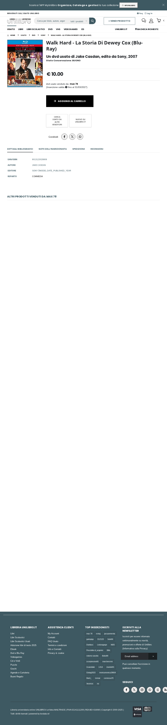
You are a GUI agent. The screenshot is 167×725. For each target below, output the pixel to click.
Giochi (13, 668)
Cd (82, 29)
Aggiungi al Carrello (71, 101)
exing (98, 633)
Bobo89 (105, 655)
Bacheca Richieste (147, 29)
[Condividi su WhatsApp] (80, 137)
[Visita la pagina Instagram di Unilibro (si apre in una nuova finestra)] (142, 690)
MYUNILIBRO (129, 5)
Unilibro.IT (121, 29)
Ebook (13, 649)
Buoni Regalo (16, 676)
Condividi (53, 136)
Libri (20, 29)
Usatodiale (90, 667)
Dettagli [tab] (20, 148)
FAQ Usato (53, 641)
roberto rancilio (92, 655)
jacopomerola (109, 633)
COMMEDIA (37, 176)
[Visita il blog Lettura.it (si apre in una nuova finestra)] (158, 690)
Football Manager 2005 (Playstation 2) (83, 509)
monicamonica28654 (107, 672)
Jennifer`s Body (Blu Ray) (83, 242)
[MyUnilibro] (151, 21)
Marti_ (88, 678)
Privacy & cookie (56, 653)
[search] (92, 21)
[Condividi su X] (72, 137)
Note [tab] (53, 148)
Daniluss (89, 644)
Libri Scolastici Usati (20, 641)
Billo (108, 650)
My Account (53, 633)
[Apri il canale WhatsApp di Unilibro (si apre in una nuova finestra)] (150, 690)
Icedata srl (44, 713)
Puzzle (13, 664)
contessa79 (108, 678)
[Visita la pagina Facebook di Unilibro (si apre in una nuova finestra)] (126, 690)
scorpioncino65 (92, 661)
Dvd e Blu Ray (17, 653)
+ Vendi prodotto (119, 20)
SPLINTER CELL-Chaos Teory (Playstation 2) (83, 576)
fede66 (110, 639)
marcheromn (107, 661)
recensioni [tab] (97, 148)
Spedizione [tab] (78, 148)
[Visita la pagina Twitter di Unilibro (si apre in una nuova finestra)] (134, 690)
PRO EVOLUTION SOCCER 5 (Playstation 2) (83, 442)
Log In (149, 13)
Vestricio (89, 683)
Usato (11, 29)
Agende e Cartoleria (19, 672)
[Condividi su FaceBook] (64, 137)
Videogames (71, 29)
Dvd (50, 29)
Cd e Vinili (15, 660)
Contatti (51, 637)
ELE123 (101, 639)
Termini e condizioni (57, 645)
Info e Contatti (54, 649)
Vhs (58, 29)
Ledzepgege (102, 644)
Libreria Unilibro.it (23, 627)
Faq (141, 13)
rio (98, 683)
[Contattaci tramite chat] (144, 21)
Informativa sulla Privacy (135, 648)
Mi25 (113, 644)
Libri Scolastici (36, 29)
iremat (97, 678)
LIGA (101, 667)
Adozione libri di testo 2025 (23, 645)
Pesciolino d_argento (94, 650)
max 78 (74, 83)
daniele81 (110, 667)
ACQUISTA (85, 262)
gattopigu (90, 639)
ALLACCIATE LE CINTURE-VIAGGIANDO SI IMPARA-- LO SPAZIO (83, 375)
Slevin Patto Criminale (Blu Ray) (83, 308)
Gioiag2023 (91, 672)
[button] (160, 21)
